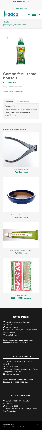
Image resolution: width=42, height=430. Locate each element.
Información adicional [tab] (23, 101)
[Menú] (33, 14)
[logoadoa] (17, 14)
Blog (29, 2)
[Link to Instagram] (37, 424)
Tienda (6, 22)
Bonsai (21, 91)
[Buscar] (28, 14)
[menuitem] (19, 1)
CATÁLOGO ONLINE (19, 2)
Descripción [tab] (9, 101)
